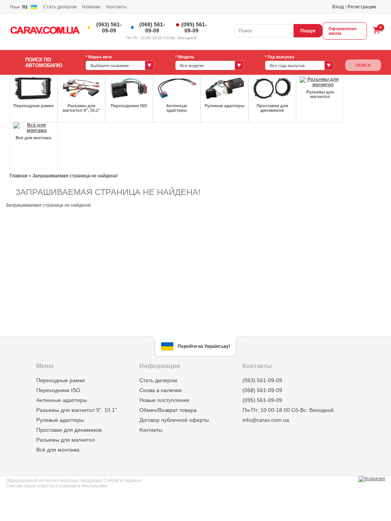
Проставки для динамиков (69, 430)
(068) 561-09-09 (152, 27)
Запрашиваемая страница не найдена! (75, 175)
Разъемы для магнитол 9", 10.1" (76, 410)
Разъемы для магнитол (65, 440)
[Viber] (215, 23)
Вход (338, 7)
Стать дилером (59, 7)
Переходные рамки (60, 380)
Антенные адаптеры (61, 400)
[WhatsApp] (225, 23)
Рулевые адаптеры (60, 420)
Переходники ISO (58, 390)
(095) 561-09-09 (194, 27)
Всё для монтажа (57, 450)
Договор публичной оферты (174, 420)
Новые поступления (164, 400)
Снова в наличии (160, 390)
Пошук (308, 31)
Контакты (116, 7)
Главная (18, 175)
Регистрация (361, 7)
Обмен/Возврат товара (168, 410)
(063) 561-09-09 (109, 27)
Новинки (91, 7)
